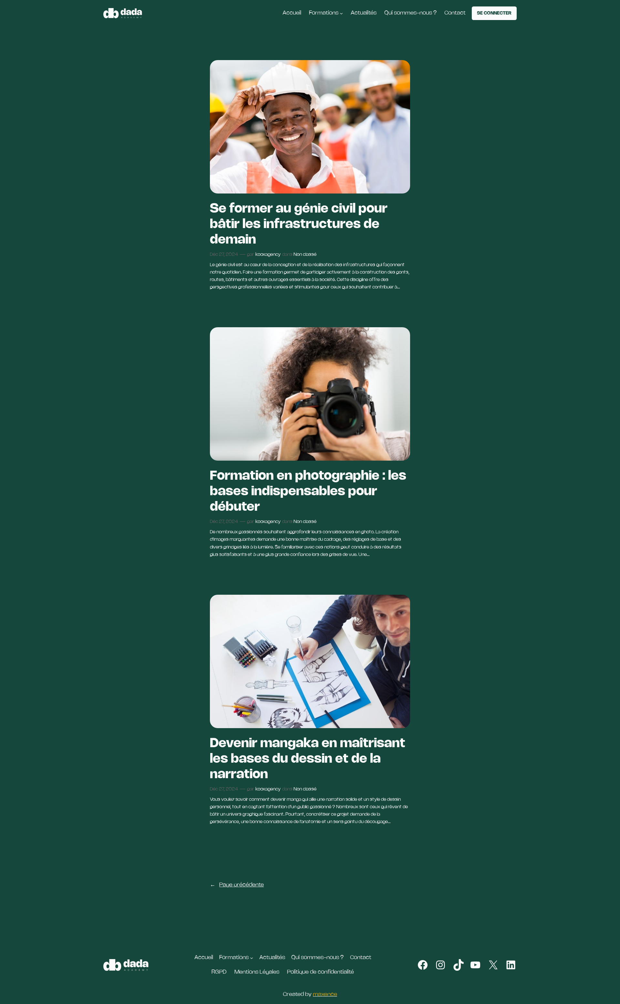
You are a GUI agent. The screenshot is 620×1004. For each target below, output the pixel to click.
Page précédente (237, 885)
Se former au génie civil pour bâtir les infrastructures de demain (299, 224)
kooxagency (268, 254)
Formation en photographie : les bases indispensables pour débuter (308, 491)
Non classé (305, 254)
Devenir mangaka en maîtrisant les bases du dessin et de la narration (307, 759)
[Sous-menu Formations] (341, 13)
